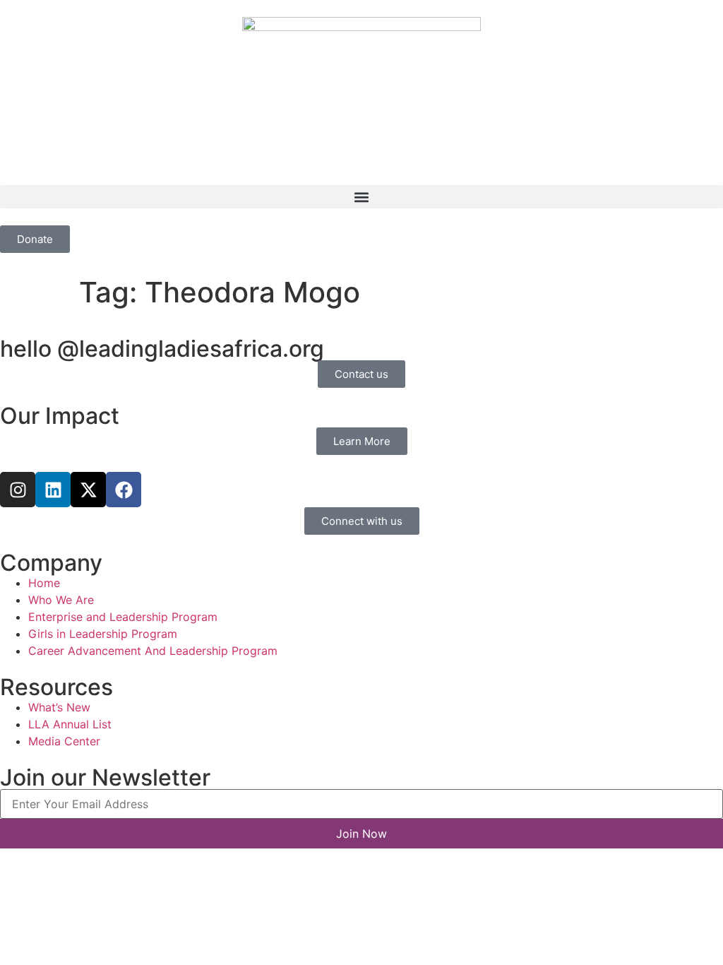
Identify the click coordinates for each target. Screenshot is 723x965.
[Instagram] (17, 489)
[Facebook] (123, 489)
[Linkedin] (53, 489)
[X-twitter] (88, 489)
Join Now (361, 834)
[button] (361, 196)
